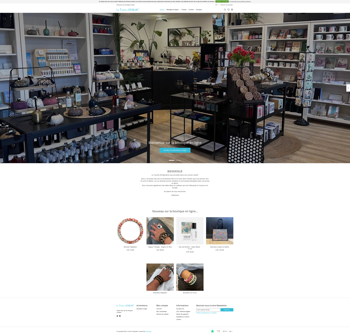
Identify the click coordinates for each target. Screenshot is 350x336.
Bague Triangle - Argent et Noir (160, 247)
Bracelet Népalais (130, 247)
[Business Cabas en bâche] (219, 230)
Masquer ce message (222, 1)
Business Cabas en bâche (219, 247)
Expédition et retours (182, 317)
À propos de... (180, 309)
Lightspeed (148, 331)
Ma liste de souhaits (162, 314)
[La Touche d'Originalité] (128, 9)
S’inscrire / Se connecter (226, 5)
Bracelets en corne (190, 293)
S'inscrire (159, 309)
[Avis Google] (218, 332)
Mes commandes (161, 311)
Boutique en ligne (142, 309)
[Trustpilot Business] (212, 332)
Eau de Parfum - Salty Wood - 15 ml (190, 248)
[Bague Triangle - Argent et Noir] (160, 230)
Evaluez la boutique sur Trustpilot (206, 313)
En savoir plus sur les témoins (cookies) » (240, 1)
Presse (184, 10)
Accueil (162, 10)
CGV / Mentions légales (183, 311)
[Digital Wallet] (225, 331)
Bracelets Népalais (160, 293)
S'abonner (227, 310)
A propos (199, 10)
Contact (191, 10)
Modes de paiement (182, 314)
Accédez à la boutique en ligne (175, 150)
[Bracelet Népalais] (130, 230)
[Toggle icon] (225, 9)
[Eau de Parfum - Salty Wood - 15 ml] (190, 230)
